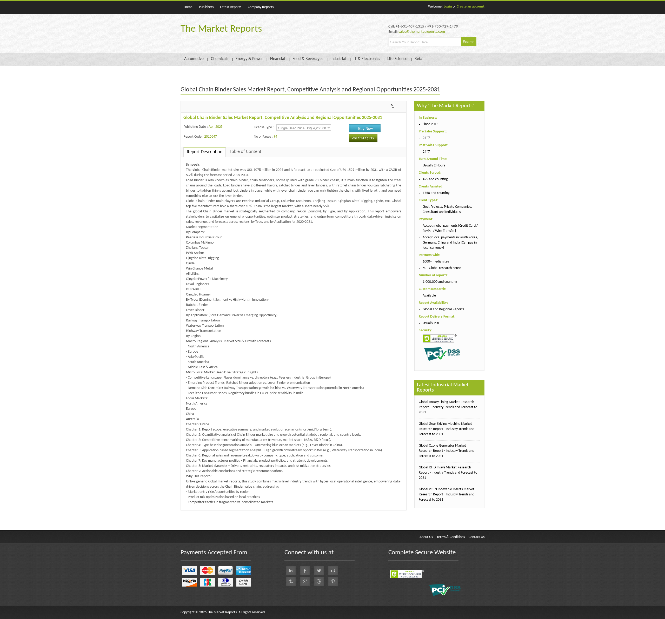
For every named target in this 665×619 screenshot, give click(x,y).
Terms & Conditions (451, 537)
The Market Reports (221, 29)
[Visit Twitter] (319, 570)
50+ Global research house (442, 268)
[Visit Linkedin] (291, 570)
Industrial (338, 59)
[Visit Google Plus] (305, 581)
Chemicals (219, 59)
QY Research (210, 513)
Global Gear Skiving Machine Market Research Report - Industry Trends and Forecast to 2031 (446, 429)
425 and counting (435, 179)
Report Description (204, 152)
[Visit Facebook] (305, 570)
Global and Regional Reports (443, 309)
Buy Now (365, 128)
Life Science (397, 59)
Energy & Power (249, 59)
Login (448, 7)
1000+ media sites (436, 262)
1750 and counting (436, 193)
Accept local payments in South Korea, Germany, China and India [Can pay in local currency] (450, 243)
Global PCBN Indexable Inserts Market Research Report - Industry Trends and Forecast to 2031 (446, 494)
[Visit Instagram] (319, 581)
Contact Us (476, 537)
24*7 (426, 138)
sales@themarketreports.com (421, 32)
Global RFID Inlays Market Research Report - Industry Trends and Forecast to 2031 (448, 473)
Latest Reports (230, 7)
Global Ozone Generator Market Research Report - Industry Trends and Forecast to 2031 (446, 451)
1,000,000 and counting (440, 282)
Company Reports (261, 7)
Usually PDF (431, 323)
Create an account (470, 7)
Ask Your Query (363, 138)
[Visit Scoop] (291, 581)
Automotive (194, 59)
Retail (419, 59)
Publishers (206, 7)
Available (429, 296)
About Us (426, 537)
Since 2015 (430, 124)
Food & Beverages (307, 59)
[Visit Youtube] (333, 570)
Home (188, 7)
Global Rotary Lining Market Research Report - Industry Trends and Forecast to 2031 (448, 407)
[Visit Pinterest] (333, 581)
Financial (277, 59)
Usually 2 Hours (434, 165)
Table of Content (245, 151)
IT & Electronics (367, 59)
